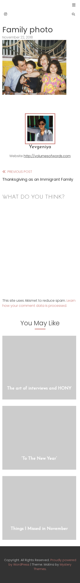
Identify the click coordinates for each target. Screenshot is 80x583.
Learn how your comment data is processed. (39, 303)
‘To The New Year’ (39, 458)
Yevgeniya (40, 147)
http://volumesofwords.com (47, 156)
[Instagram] (5, 14)
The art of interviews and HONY (39, 388)
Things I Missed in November (39, 529)
